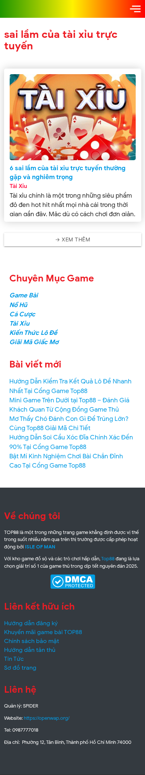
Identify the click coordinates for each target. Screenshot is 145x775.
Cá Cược (22, 314)
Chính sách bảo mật (31, 641)
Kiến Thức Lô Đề (33, 333)
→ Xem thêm (72, 239)
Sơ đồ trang (20, 668)
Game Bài (23, 295)
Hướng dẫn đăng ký (31, 623)
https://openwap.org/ (47, 718)
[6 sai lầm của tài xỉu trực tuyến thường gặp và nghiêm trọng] (73, 117)
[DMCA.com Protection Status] (72, 581)
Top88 (108, 558)
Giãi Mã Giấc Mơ (33, 342)
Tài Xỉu (18, 186)
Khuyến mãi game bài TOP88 (43, 632)
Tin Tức (14, 659)
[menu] (135, 9)
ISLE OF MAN (40, 547)
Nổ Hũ (18, 305)
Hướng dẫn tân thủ (29, 650)
